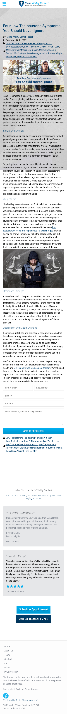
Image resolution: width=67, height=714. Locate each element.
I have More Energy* (16, 556)
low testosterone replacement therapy (32, 368)
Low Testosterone (14, 46)
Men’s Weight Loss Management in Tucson (34, 53)
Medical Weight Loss (49, 46)
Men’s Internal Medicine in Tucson (22, 50)
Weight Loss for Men (27, 56)
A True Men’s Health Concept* (20, 513)
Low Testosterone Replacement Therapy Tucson (29, 43)
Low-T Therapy (31, 46)
